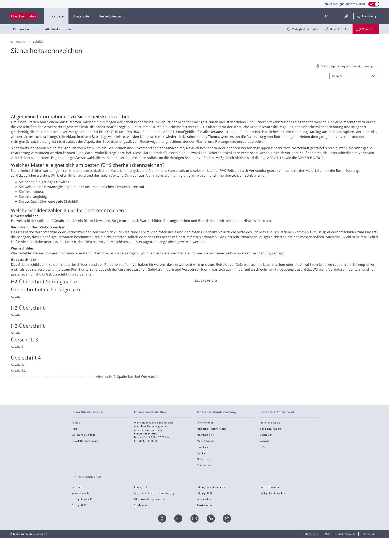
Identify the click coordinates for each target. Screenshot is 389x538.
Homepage (17, 41)
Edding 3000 (204, 493)
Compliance (204, 465)
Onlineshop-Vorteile (83, 434)
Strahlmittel (141, 505)
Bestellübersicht (112, 16)
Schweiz (264, 441)
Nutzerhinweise (346, 534)
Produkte (56, 16)
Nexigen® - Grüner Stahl (212, 428)
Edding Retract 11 (82, 499)
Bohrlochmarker (269, 487)
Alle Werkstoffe (56, 29)
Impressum (368, 534)
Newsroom (203, 459)
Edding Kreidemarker (272, 493)
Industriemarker (81, 493)
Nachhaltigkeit (205, 434)
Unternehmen (205, 422)
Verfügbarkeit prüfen (305, 29)
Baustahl (77, 487)
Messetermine (205, 441)
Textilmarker (204, 505)
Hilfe (74, 428)
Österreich (266, 434)
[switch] (373, 4)
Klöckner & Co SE (270, 422)
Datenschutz (310, 534)
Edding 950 (140, 487)
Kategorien (21, 29)
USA (262, 447)
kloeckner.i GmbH (270, 428)
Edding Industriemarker (211, 487)
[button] (366, 16)
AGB (327, 534)
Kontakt (76, 422)
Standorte (203, 447)
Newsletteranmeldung (85, 441)
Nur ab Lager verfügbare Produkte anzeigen (348, 66)
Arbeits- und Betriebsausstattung (154, 493)
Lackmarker (204, 499)
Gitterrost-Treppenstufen (149, 499)
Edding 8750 (79, 505)
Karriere (202, 453)
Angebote (81, 16)
